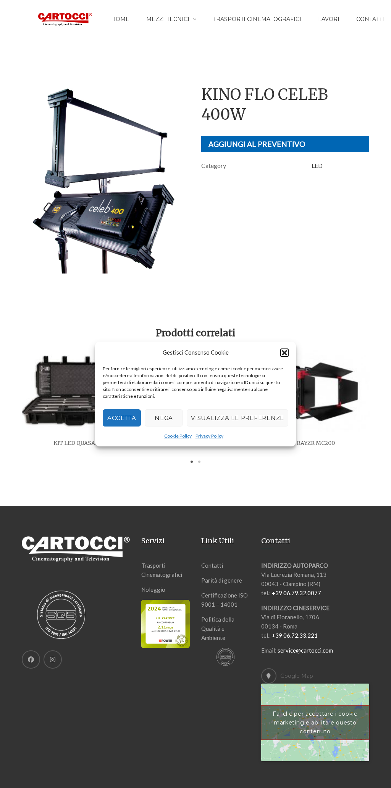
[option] (106, 179)
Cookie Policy (178, 436)
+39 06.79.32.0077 (296, 592)
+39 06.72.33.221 (295, 635)
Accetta (121, 418)
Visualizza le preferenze (237, 418)
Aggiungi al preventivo (256, 144)
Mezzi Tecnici (167, 19)
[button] (284, 353)
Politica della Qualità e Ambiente (217, 628)
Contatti (212, 565)
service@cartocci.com (305, 650)
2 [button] (199, 462)
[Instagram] (53, 659)
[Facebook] (31, 659)
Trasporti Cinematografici (257, 19)
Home (120, 19)
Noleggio (153, 589)
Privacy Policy (209, 436)
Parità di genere (221, 580)
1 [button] (192, 462)
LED (317, 165)
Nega (164, 418)
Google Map (296, 675)
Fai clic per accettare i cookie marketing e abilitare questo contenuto (315, 722)
